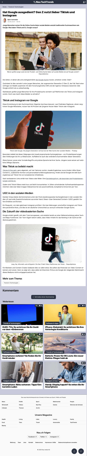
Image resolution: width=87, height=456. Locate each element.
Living (21, 419)
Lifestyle (4, 408)
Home (4, 7)
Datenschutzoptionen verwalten (67, 442)
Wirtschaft (5, 404)
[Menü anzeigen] (84, 2)
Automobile (56, 422)
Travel (38, 422)
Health (4, 419)
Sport (37, 401)
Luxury (55, 419)
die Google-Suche (42, 80)
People (72, 401)
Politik (21, 401)
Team (19, 442)
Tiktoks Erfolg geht (10, 170)
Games (55, 404)
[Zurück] (2, 2)
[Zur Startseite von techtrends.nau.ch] (43, 2)
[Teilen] (74, 451)
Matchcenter (56, 401)
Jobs (24, 442)
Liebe (37, 419)
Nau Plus (38, 404)
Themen (21, 408)
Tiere (20, 422)
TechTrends (73, 422)
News (3, 401)
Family (72, 419)
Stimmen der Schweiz (76, 404)
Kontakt (31, 442)
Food (3, 422)
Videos (21, 404)
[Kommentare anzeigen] (81, 451)
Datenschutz (39, 442)
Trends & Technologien (15, 7)
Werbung (12, 442)
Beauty (4, 425)
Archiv (38, 408)
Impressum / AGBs (50, 442)
